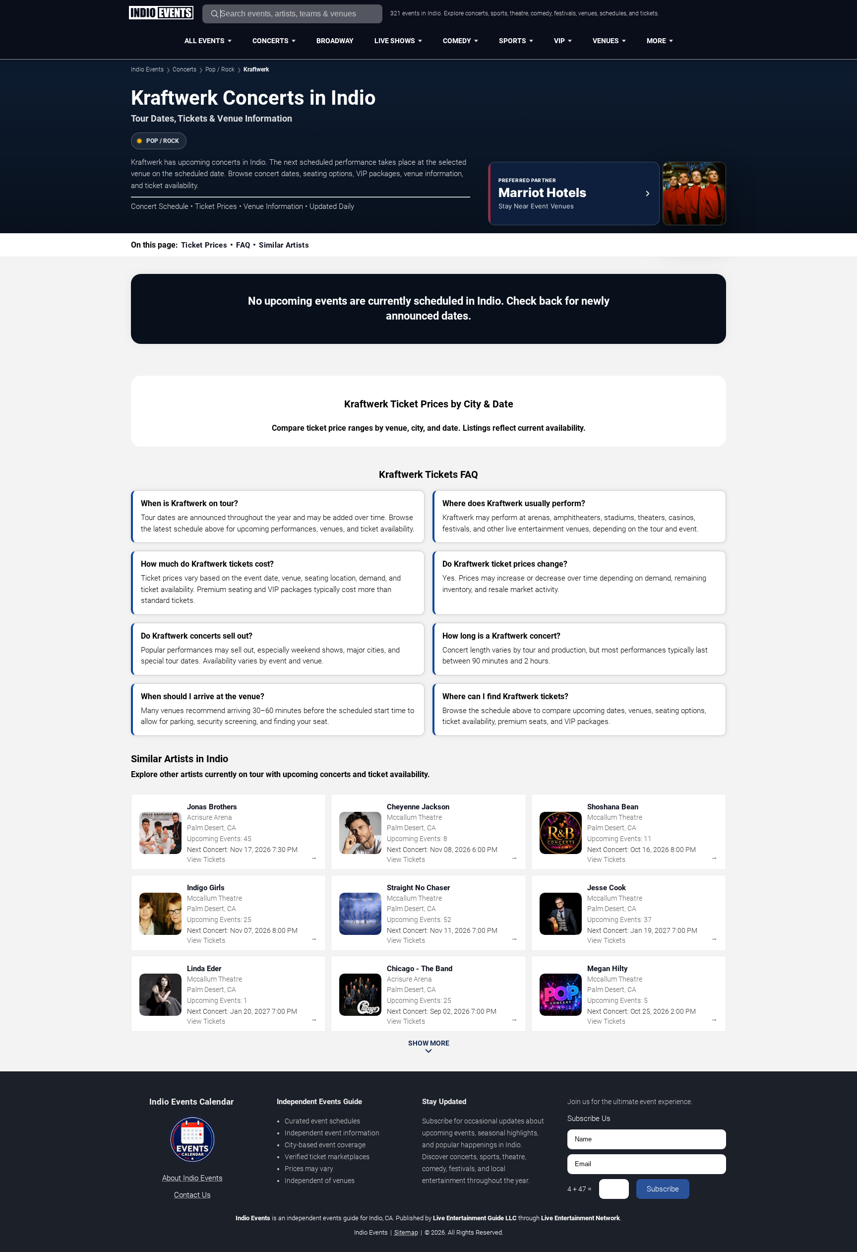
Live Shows (394, 41)
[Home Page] (160, 13)
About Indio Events (192, 1178)
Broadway (335, 41)
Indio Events (147, 69)
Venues (606, 41)
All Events (204, 41)
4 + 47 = (579, 1189)
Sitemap (406, 1232)
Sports (512, 41)
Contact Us (192, 1194)
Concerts (270, 41)
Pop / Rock (220, 69)
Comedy (457, 41)
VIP (559, 41)
